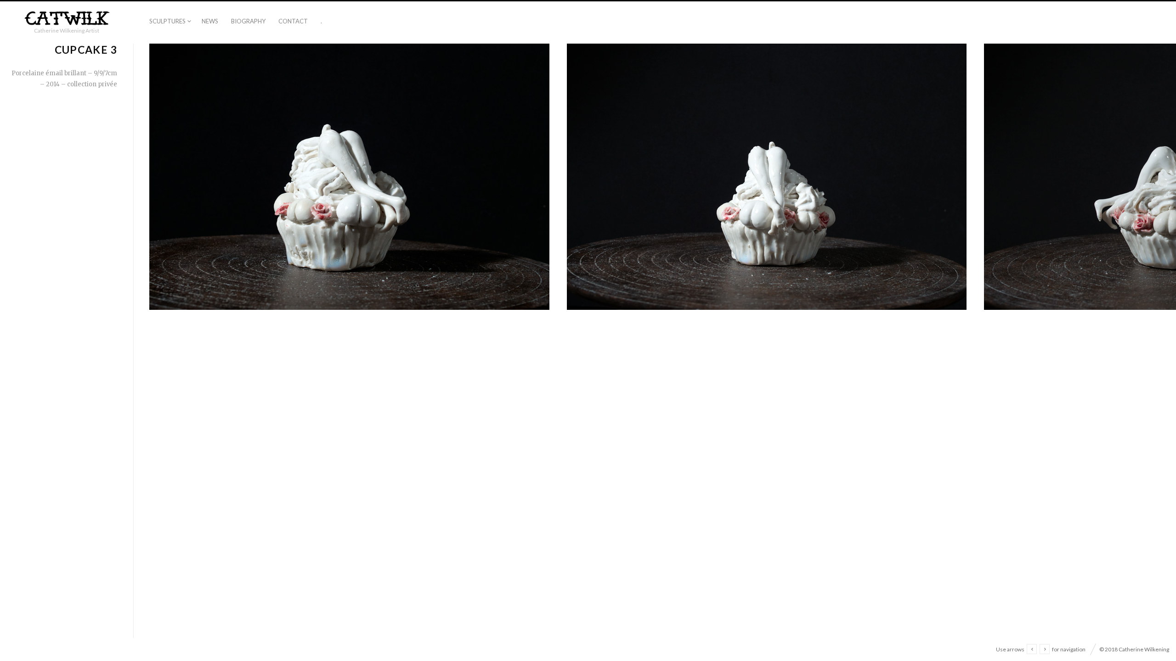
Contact (293, 21)
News (210, 21)
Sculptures (167, 21)
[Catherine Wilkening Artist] (66, 18)
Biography (248, 21)
